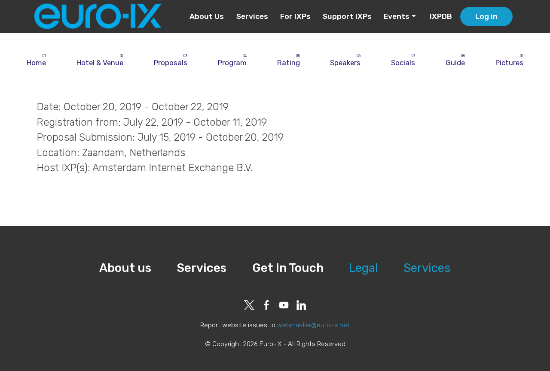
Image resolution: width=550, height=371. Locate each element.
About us (125, 268)
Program (232, 62)
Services (252, 16)
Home (36, 62)
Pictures (509, 62)
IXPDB (441, 16)
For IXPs (295, 16)
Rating (288, 62)
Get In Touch (288, 268)
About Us (206, 16)
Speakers (345, 62)
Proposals (170, 62)
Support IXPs (347, 16)
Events (396, 16)
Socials (403, 62)
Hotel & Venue (99, 62)
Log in (486, 16)
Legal (363, 268)
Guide (455, 62)
